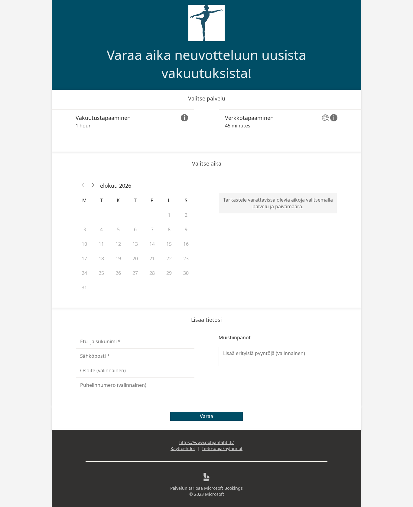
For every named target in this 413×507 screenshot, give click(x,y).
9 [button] (186, 229)
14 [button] (152, 244)
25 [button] (101, 273)
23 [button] (186, 258)
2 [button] (186, 215)
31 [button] (84, 287)
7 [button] (152, 229)
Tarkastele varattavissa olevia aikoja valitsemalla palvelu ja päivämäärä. (278, 203)
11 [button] (101, 244)
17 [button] (84, 258)
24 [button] (84, 273)
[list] (206, 123)
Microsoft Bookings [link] (223, 488)
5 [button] (118, 229)
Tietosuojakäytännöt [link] (222, 448)
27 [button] (135, 273)
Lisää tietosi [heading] (206, 319)
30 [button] (186, 273)
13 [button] (135, 244)
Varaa (206, 416)
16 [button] (186, 244)
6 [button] (135, 229)
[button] (83, 185)
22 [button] (169, 258)
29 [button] (169, 273)
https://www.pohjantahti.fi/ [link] (206, 442)
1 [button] (169, 215)
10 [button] (84, 244)
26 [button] (118, 273)
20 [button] (135, 258)
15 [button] (169, 244)
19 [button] (118, 258)
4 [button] (101, 229)
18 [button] (101, 258)
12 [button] (118, 244)
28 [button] (152, 273)
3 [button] (84, 229)
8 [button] (169, 229)
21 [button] (152, 258)
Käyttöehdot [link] (183, 448)
